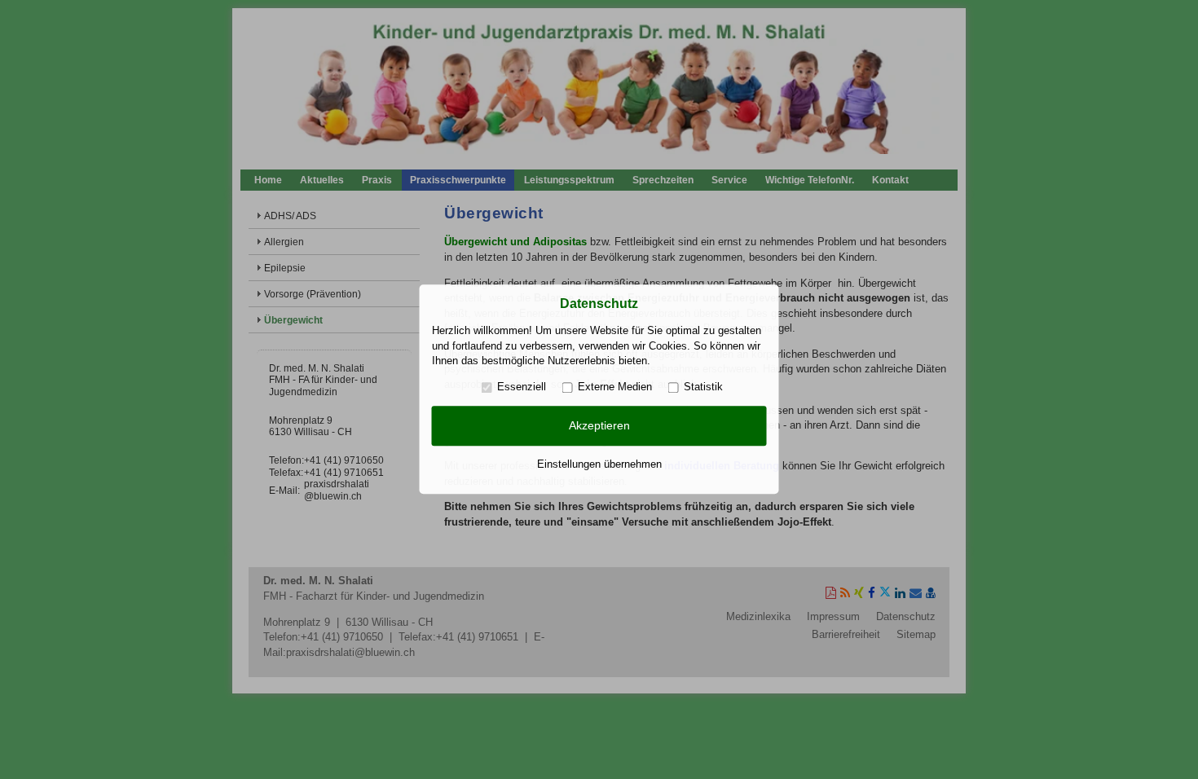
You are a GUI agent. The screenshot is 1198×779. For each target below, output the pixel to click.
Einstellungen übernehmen (599, 464)
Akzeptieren (599, 425)
